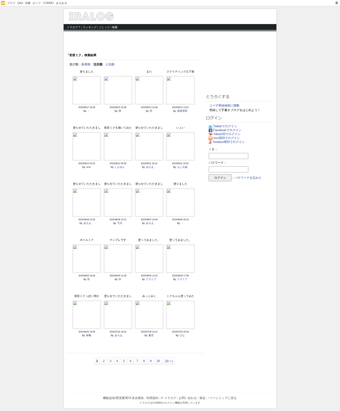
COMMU (48, 3)
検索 (114, 27)
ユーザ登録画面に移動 (224, 105)
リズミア (151, 279)
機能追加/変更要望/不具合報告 (123, 398)
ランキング (90, 27)
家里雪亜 (182, 110)
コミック (104, 27)
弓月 (119, 223)
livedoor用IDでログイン (229, 142)
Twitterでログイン (225, 126)
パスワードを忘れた (248, 177)
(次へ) (169, 361)
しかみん (120, 167)
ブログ (11, 3)
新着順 (85, 64)
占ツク (37, 3)
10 (158, 361)
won (88, 167)
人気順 (109, 64)
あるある (61, 3)
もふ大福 (182, 167)
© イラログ (168, 398)
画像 (28, 3)
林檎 (88, 335)
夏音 (151, 335)
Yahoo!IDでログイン (227, 134)
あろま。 (151, 167)
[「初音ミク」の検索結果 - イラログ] (108, 19)
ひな (182, 335)
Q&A (20, 3)
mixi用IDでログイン (226, 138)
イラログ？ (74, 27)
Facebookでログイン (227, 130)
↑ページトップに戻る (222, 398)
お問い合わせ (188, 398)
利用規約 (152, 398)
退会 (202, 398)
